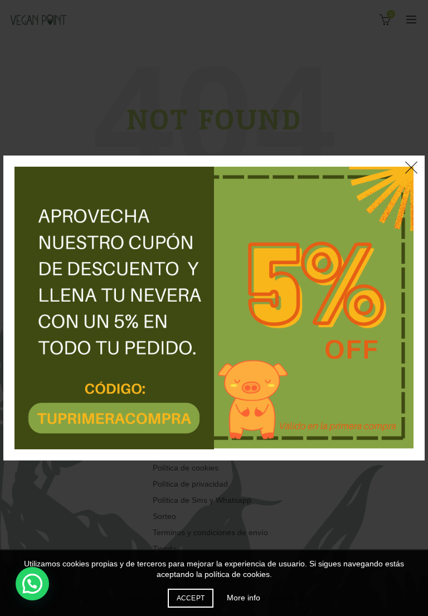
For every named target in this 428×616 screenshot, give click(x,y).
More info (243, 597)
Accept (191, 598)
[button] (32, 583)
